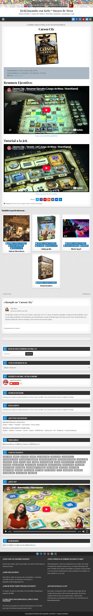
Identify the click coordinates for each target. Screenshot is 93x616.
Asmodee (32, 457)
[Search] (90, 19)
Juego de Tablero (9, 467)
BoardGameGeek (53, 600)
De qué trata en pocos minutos (55, 25)
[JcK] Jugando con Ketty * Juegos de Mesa (46, 10)
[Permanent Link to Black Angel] (76, 228)
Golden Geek (7, 465)
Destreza (22, 462)
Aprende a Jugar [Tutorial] (36, 25)
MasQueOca (18, 470)
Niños (11, 425)
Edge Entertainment (46, 462)
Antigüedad (24, 457)
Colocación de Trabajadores (28, 459)
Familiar (18, 425)
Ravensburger (67, 470)
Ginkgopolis (46, 249)
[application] (46, 509)
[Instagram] (80, 19)
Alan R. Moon (7, 457)
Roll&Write (39, 430)
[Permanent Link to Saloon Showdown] (16, 228)
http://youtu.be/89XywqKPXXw (46, 136)
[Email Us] (86, 19)
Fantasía (57, 462)
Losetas (18, 430)
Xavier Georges (36, 203)
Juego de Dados (42, 465)
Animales (16, 457)
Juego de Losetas (68, 465)
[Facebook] (76, 19)
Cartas (25, 430)
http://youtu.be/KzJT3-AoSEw (46, 194)
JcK (11, 308)
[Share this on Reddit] (48, 199)
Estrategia (26, 425)
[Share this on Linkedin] (60, 199)
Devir (28, 462)
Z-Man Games (32, 473)
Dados (31, 430)
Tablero (12, 430)
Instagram (38, 591)
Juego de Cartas (30, 465)
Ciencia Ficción (55, 457)
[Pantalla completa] (87, 531)
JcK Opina (40, 246)
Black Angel (76, 249)
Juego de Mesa (79, 465)
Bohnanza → (87, 294)
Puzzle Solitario (71, 430)
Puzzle (59, 470)
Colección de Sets (67, 457)
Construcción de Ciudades (47, 459)
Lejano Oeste (18, 75)
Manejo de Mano (8, 470)
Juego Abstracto (18, 465)
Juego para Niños (52, 467)
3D (55, 430)
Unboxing (85, 246)
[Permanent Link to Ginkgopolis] (46, 228)
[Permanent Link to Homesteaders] (46, 267)
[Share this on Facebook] (41, 199)
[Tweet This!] (37, 199)
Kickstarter (63, 467)
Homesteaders (46, 285)
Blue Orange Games (43, 457)
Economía (35, 462)
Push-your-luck (50, 470)
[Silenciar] (83, 531)
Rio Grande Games (9, 473)
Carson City (46, 29)
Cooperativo (7, 462)
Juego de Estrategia (55, 465)
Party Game (35, 425)
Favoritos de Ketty (68, 462)
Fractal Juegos (80, 462)
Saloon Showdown (16, 251)
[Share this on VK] (52, 199)
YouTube (30, 591)
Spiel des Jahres (21, 473)
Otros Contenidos (17, 246)
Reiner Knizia (78, 470)
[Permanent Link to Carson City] (46, 49)
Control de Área (82, 459)
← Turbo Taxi (6, 294)
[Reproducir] (6, 531)
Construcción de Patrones (66, 459)
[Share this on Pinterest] (45, 199)
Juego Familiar (20, 467)
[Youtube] (83, 19)
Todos (5, 425)
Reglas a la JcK (17, 248)
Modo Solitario (29, 470)
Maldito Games (73, 467)
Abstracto (48, 430)
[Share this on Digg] (56, 199)
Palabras (60, 430)
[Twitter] (73, 19)
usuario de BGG (8, 593)
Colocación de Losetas (11, 459)
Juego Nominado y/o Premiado (36, 467)
